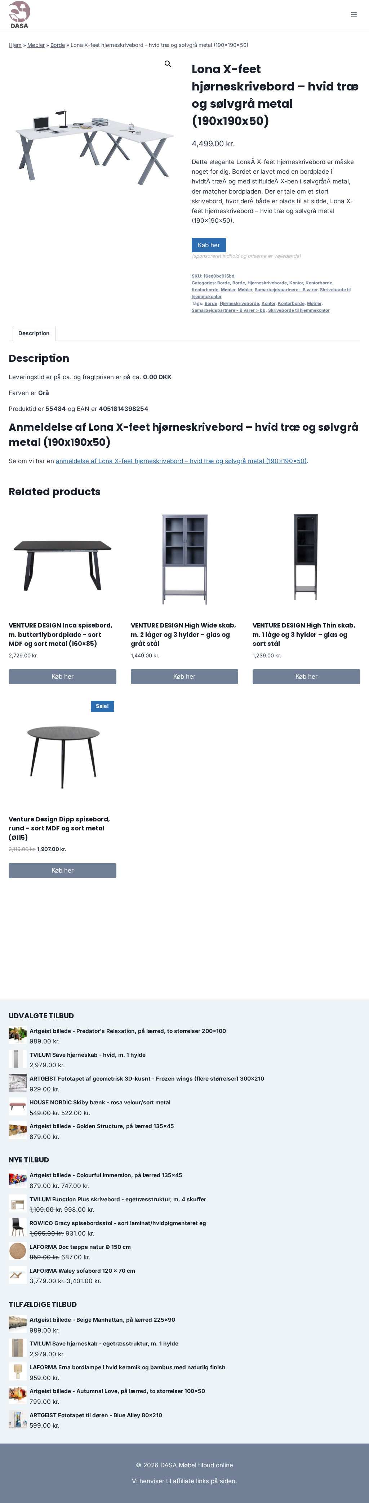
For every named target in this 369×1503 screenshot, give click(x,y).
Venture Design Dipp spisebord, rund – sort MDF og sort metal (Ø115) (59, 828)
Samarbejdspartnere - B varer (286, 289)
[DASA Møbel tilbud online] (19, 14)
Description (34, 333)
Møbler (36, 45)
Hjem (15, 45)
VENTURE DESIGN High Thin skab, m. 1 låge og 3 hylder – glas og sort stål (304, 634)
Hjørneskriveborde (267, 282)
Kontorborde (319, 282)
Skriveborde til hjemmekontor (299, 310)
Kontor (296, 282)
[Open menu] (353, 14)
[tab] (34, 333)
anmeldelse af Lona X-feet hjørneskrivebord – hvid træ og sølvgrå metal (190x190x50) (181, 461)
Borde (57, 45)
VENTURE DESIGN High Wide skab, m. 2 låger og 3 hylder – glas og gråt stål (183, 634)
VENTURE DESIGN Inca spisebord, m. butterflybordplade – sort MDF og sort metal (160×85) (60, 634)
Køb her (209, 245)
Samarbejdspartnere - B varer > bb (229, 310)
